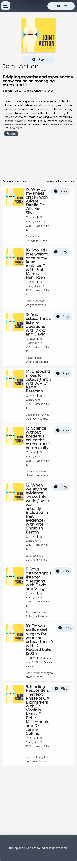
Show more (15, 127)
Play (41, 59)
